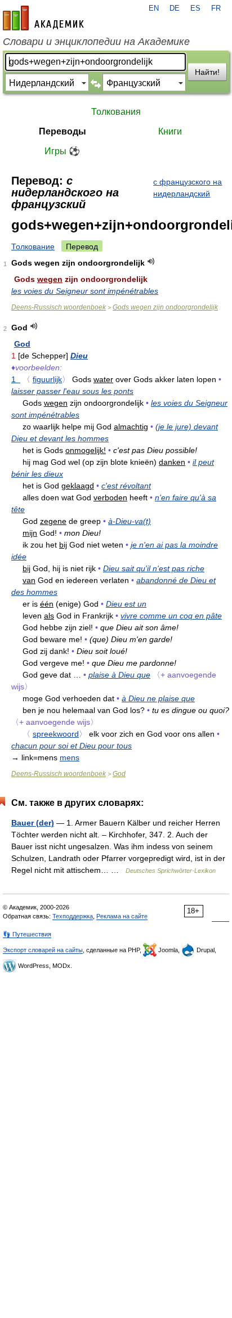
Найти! (207, 72)
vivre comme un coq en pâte (171, 615)
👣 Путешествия (27, 934)
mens (69, 757)
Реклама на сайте (122, 916)
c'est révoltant (126, 485)
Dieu (79, 355)
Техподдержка (72, 916)
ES (195, 8)
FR (216, 8)
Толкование (33, 246)
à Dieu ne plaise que (158, 698)
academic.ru (43, 18)
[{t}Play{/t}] (151, 261)
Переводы (62, 131)
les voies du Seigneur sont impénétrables (84, 290)
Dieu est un (126, 603)
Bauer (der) (32, 822)
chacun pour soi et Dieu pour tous (71, 745)
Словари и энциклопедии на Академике (96, 41)
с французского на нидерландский (187, 187)
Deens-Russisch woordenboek (58, 307)
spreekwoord (56, 733)
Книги (170, 131)
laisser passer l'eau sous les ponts (72, 391)
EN (154, 8)
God (22, 343)
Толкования (116, 111)
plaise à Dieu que (119, 674)
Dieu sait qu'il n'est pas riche (153, 568)
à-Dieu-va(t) (129, 521)
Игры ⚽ (62, 151)
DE (174, 8)
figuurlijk (47, 379)
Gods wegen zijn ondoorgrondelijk (165, 307)
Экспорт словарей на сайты (43, 950)
